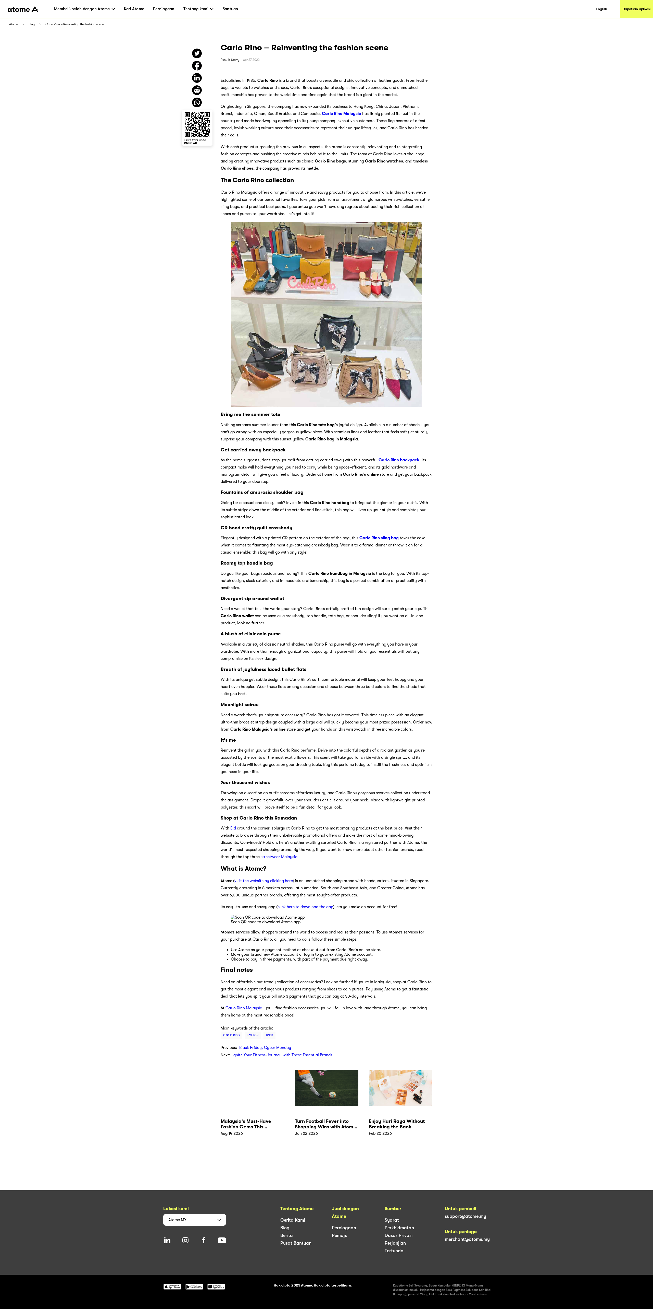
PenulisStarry (230, 60)
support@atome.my (465, 1216)
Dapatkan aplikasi (636, 9)
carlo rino (231, 1035)
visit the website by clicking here (263, 881)
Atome (13, 24)
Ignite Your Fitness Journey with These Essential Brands (282, 1055)
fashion (252, 1035)
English (601, 9)
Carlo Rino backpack (399, 460)
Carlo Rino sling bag (379, 538)
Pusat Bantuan (295, 1243)
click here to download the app (305, 907)
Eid (233, 828)
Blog (32, 24)
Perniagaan (163, 9)
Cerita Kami (292, 1220)
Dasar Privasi (398, 1235)
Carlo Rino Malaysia (341, 113)
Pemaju (339, 1235)
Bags (269, 1035)
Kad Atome (134, 9)
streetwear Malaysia (279, 857)
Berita (286, 1235)
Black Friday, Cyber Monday (265, 1047)
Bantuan (230, 9)
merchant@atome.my (467, 1239)
